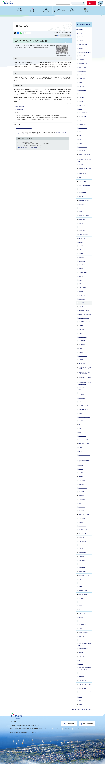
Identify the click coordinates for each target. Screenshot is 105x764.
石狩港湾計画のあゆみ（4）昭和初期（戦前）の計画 (85, 383)
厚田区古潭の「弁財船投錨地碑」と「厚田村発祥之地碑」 (85, 668)
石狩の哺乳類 (81, 59)
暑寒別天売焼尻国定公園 (83, 648)
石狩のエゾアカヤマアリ (83, 571)
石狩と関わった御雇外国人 (84, 405)
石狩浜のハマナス (82, 537)
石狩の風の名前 (82, 105)
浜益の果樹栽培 (82, 340)
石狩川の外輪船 (82, 219)
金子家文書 (81, 291)
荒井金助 (80, 207)
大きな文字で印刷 (64, 35)
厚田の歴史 (81, 242)
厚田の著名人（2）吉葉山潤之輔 (85, 314)
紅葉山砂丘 (81, 348)
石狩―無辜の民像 (82, 624)
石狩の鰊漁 (81, 253)
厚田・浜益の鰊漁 (82, 363)
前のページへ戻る (77, 709)
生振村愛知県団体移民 (83, 261)
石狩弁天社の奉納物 (83, 356)
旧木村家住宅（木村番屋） (83, 632)
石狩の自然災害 (82, 480)
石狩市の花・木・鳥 (82, 533)
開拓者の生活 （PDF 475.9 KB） (24, 128)
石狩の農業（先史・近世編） (84, 529)
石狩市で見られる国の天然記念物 (85, 693)
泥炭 (79, 609)
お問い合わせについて (88, 723)
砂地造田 (80, 93)
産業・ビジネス (72, 11)
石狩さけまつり (82, 560)
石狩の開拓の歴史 (20, 106)
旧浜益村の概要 (82, 401)
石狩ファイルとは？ (82, 36)
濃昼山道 (80, 333)
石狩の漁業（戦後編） (83, 272)
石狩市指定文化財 (82, 116)
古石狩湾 (80, 628)
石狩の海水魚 (81, 495)
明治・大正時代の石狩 (83, 181)
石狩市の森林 (81, 329)
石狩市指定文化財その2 (83, 688)
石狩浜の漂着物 (82, 499)
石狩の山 (80, 143)
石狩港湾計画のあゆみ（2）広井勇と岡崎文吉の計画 (85, 373)
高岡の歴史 (81, 476)
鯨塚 (79, 660)
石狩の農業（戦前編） (83, 128)
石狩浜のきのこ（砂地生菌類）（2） (84, 461)
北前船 (80, 432)
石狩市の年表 (81, 510)
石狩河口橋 (81, 306)
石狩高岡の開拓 (19, 109)
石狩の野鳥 (81, 522)
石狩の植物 (81, 48)
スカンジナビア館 (82, 636)
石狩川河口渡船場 (82, 287)
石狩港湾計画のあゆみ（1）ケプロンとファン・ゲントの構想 (85, 368)
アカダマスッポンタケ (83, 680)
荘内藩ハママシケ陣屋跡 (83, 439)
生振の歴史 (81, 469)
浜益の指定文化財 (82, 541)
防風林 (80, 135)
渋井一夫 (80, 424)
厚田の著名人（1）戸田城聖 (84, 310)
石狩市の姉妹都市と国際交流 (84, 417)
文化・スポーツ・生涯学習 (59, 11)
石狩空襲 (80, 82)
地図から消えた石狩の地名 (84, 443)
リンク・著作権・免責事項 (78, 728)
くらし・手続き (19, 11)
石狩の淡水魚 (81, 491)
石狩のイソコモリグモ (83, 590)
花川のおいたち (82, 78)
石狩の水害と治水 (82, 264)
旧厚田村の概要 (82, 398)
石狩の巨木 (81, 196)
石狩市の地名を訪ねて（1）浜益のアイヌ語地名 (85, 394)
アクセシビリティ (56, 728)
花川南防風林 (81, 257)
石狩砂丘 (80, 586)
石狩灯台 (80, 211)
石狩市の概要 (81, 204)
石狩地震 (80, 704)
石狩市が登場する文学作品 (84, 409)
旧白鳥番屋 (81, 420)
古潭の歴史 (81, 664)
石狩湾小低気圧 (82, 55)
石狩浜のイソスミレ (82, 173)
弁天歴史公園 (81, 598)
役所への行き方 (37, 725)
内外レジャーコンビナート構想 (85, 684)
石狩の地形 (81, 40)
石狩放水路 (81, 276)
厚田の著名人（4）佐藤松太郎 (84, 321)
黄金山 (80, 428)
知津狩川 (80, 139)
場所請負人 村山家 (82, 74)
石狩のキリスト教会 (82, 230)
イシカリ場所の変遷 (82, 71)
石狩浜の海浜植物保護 (83, 567)
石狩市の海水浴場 (82, 436)
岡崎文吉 (80, 280)
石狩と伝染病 (81, 484)
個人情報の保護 (67, 728)
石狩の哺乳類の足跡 (83, 63)
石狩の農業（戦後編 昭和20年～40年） (85, 155)
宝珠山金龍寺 (81, 556)
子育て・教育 (46, 11)
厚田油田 (80, 697)
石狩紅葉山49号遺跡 (83, 44)
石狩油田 (80, 109)
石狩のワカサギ (82, 518)
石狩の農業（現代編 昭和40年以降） (85, 160)
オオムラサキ (81, 656)
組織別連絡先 (71, 723)
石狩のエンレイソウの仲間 (84, 215)
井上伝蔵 (80, 447)
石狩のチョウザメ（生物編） (84, 514)
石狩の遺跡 (81, 352)
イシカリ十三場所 (82, 295)
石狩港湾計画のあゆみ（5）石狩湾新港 (85, 388)
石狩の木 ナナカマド (83, 67)
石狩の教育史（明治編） (83, 112)
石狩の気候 (81, 101)
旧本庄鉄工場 (81, 676)
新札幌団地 (81, 652)
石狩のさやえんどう (82, 337)
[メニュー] (100, 3)
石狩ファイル (79, 33)
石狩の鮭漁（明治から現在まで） (85, 52)
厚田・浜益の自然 (82, 238)
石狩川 (80, 177)
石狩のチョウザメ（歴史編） (84, 575)
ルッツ (80, 579)
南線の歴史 (81, 472)
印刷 (56, 35)
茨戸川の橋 (81, 617)
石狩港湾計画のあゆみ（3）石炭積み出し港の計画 (85, 378)
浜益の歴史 (81, 245)
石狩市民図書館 (82, 344)
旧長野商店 (81, 359)
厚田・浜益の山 (81, 451)
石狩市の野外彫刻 (82, 124)
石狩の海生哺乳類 (82, 552)
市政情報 (85, 11)
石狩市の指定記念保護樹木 (84, 200)
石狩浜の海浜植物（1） (83, 147)
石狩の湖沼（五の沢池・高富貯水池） (85, 169)
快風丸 (80, 503)
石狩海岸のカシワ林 (83, 488)
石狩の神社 (81, 223)
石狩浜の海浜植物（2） (83, 150)
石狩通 (80, 249)
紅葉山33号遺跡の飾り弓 (84, 234)
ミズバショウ (81, 97)
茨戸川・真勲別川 (82, 613)
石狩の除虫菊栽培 (82, 192)
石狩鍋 (80, 283)
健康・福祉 (32, 11)
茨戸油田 (80, 700)
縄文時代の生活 (82, 86)
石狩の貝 (80, 413)
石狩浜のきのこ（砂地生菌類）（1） (84, 456)
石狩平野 (80, 605)
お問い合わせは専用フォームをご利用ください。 (30, 147)
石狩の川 (80, 120)
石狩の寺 (80, 226)
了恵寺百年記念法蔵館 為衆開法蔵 (85, 644)
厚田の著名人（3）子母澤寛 (84, 318)
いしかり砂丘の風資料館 (83, 24)
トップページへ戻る (88, 709)
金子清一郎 (81, 548)
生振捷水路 (81, 268)
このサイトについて (91, 728)
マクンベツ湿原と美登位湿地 (84, 185)
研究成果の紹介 (80, 29)
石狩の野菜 (81, 325)
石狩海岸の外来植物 (83, 594)
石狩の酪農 (81, 164)
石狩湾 (80, 131)
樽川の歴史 (81, 465)
